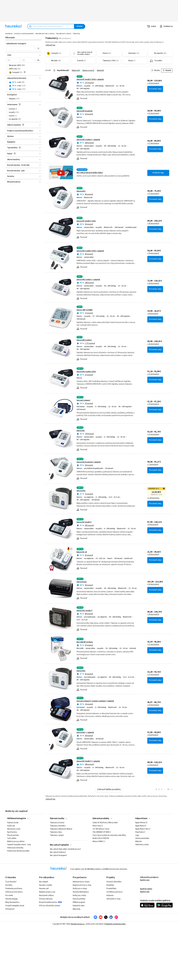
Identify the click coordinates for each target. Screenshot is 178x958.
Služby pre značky (79, 895)
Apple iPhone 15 (141, 822)
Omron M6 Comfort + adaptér (88, 279)
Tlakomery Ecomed (57, 822)
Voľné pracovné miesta (14, 892)
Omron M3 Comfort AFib (86, 371)
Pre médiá (9, 895)
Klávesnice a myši (13, 829)
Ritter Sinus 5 (98, 826)
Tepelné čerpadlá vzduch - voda (19, 844)
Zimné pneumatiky (142, 838)
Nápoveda (76, 909)
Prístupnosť (9, 909)
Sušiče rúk (11, 826)
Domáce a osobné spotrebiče (24, 34)
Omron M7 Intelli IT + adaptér (88, 761)
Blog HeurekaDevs (12, 902)
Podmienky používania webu (115, 924)
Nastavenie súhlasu (46, 895)
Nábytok (138, 841)
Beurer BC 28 (82, 552)
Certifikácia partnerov (114, 892)
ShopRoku (110, 885)
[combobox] (50, 26)
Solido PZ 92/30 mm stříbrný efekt (105, 822)
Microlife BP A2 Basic (85, 642)
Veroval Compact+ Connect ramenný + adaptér (95, 701)
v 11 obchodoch (153, 644)
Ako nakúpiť (43, 881)
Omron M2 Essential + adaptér (89, 462)
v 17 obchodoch (153, 143)
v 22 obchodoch (153, 344)
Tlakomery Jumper (57, 835)
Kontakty (8, 885)
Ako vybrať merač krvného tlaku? (90, 172)
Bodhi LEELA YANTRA (101, 838)
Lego (137, 835)
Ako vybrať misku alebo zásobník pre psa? (65, 849)
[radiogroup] (23, 86)
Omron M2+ (81, 191)
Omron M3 (81, 430)
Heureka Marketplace (81, 892)
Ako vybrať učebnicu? (58, 852)
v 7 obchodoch (152, 464)
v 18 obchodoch (153, 554)
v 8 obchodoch (152, 313)
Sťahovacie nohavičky (15, 848)
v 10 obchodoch (153, 83)
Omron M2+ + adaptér (85, 732)
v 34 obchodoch (153, 283)
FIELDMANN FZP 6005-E (102, 832)
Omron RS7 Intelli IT (84, 610)
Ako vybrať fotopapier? (58, 855)
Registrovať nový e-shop (82, 885)
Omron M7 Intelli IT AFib (86, 221)
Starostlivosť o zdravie (63, 34)
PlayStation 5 (140, 832)
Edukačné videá (78, 905)
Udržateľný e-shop (113, 899)
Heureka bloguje (11, 899)
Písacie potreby (13, 835)
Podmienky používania (13, 888)
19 (168, 789)
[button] (20, 48)
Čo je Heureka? (11, 881)
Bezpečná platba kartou (48, 902)
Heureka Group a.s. (78, 924)
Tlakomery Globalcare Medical (61, 829)
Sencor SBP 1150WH (85, 310)
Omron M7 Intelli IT (84, 522)
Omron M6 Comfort (84, 340)
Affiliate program (79, 902)
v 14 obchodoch (153, 584)
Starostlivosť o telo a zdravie (44, 34)
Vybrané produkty (101, 818)
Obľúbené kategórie (16, 818)
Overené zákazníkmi (113, 881)
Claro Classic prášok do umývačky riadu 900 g (109, 835)
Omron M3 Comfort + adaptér (88, 139)
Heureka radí (44, 888)
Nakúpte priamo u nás (47, 892)
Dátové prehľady (79, 899)
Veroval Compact (83, 400)
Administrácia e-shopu (81, 881)
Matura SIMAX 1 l (99, 841)
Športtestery (12, 832)
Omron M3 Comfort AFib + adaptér (90, 251)
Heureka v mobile (45, 885)
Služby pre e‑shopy (80, 888)
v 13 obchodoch (153, 113)
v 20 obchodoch (153, 223)
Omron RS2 (81, 490)
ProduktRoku (111, 888)
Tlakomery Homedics (58, 826)
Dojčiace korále (13, 822)
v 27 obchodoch (153, 674)
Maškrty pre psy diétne (15, 841)
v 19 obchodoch (153, 253)
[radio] (7, 82)
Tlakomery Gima (56, 832)
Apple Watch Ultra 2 (142, 829)
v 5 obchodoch (152, 765)
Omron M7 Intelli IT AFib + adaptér (90, 79)
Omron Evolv (82, 582)
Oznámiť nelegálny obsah (14, 905)
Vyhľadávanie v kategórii (16, 43)
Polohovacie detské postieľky (18, 851)
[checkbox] (7, 65)
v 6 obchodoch (152, 735)
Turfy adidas (11, 838)
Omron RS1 (81, 671)
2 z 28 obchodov (153, 498)
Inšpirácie (110, 895)
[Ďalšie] (172, 789)
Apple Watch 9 (140, 826)
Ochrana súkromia (45, 899)
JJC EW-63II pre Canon (101, 829)
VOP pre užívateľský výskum (49, 905)
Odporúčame (141, 818)
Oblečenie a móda (142, 844)
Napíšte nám (144, 880)
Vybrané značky (57, 818)
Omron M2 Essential (84, 111)
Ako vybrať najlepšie (59, 844)
